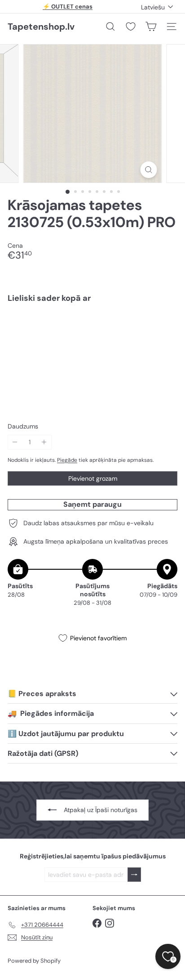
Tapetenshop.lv (41, 26)
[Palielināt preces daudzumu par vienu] (44, 442)
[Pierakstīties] (134, 874)
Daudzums (23, 426)
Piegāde (67, 460)
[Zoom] (149, 169)
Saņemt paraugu (92, 504)
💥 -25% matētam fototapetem (68, 8)
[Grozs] (151, 26)
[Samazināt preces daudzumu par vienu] (15, 442)
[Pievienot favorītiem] (165, 329)
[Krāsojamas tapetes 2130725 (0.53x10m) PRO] (92, 337)
